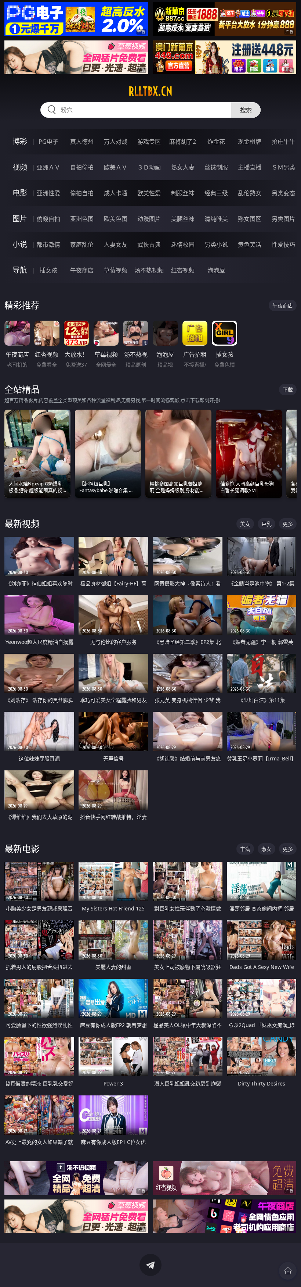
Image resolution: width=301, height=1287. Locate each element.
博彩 (19, 141)
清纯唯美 (216, 219)
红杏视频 (183, 270)
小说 (19, 244)
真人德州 (82, 142)
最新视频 (22, 523)
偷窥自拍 (48, 219)
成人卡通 (115, 193)
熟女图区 (249, 219)
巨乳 (266, 523)
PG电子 (48, 142)
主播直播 (249, 167)
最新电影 (22, 848)
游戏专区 (149, 142)
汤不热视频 (149, 270)
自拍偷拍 (82, 167)
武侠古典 (149, 244)
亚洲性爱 (48, 193)
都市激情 (48, 244)
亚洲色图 (82, 219)
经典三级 (216, 193)
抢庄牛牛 (283, 142)
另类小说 (216, 244)
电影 (19, 193)
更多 (288, 523)
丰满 (245, 848)
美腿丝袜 (183, 219)
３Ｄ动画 (149, 167)
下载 (288, 389)
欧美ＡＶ (115, 167)
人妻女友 (115, 244)
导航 (19, 270)
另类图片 (283, 219)
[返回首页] (288, 1271)
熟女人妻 (183, 167)
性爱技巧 (283, 244)
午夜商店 (82, 270)
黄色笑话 (249, 244)
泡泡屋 (216, 270)
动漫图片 (149, 219)
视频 (19, 167)
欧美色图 (115, 219)
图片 (19, 219)
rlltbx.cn (150, 91)
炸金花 (216, 142)
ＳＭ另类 (283, 167)
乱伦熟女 (249, 193)
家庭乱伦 (82, 244)
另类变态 (283, 193)
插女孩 (48, 270)
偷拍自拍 (82, 193)
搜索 (246, 110)
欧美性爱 (149, 193)
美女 (245, 523)
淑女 (266, 848)
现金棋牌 (249, 142)
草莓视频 (115, 270)
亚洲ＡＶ (48, 167)
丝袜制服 (216, 167)
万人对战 (115, 142)
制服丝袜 (183, 193)
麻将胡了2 (182, 142)
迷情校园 (183, 244)
